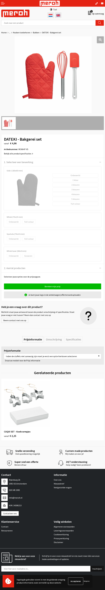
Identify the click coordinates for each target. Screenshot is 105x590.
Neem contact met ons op (14, 320)
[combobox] (48, 23)
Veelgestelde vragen (63, 487)
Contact (4, 526)
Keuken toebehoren (21, 32)
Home (4, 32)
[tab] (32, 339)
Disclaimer (58, 542)
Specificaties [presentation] (73, 339)
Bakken (36, 32)
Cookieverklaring (61, 534)
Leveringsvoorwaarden (64, 530)
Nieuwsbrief (59, 483)
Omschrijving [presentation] (54, 339)
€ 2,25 (10, 435)
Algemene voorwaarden (64, 526)
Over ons (57, 480)
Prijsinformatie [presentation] (33, 339)
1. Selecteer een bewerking (18, 162)
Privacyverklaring (61, 538)
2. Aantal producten (14, 268)
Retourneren (7, 530)
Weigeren (87, 581)
